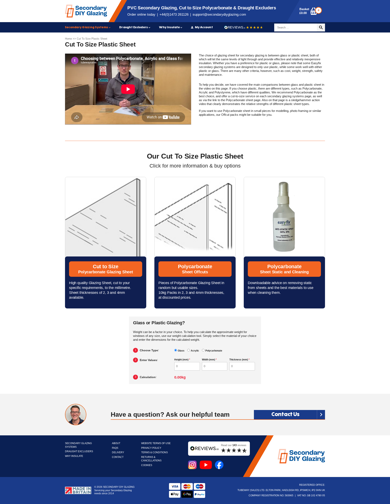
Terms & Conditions (154, 452)
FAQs (115, 448)
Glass (181, 351)
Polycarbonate (213, 351)
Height (182, 359)
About (116, 443)
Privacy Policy (151, 448)
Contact (118, 457)
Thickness (239, 359)
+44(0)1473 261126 (173, 14)
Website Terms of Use (156, 443)
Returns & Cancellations (151, 459)
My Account (204, 27)
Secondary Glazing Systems (86, 27)
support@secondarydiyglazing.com (219, 14)
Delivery (118, 452)
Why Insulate (169, 27)
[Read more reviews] (243, 27)
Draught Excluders (133, 27)
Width (209, 359)
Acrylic (195, 351)
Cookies (146, 465)
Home (68, 39)
